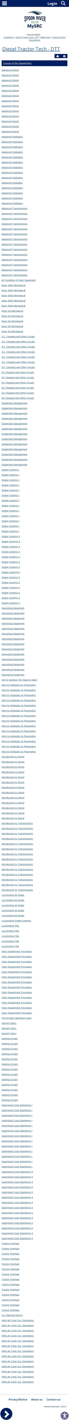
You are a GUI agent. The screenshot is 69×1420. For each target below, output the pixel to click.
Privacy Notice (18, 1399)
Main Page (45, 37)
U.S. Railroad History (12, 1315)
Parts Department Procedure (17, 951)
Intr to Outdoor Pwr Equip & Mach (19, 679)
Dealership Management (14, 403)
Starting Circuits (10, 1038)
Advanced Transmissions (14, 208)
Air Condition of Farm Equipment (19, 280)
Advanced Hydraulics (12, 136)
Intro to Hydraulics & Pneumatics (19, 684)
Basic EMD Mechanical (13, 285)
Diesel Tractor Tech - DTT (27, 37)
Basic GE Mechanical (12, 310)
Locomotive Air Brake (13, 895)
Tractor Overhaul (10, 1243)
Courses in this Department (17, 63)
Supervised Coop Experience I (17, 1105)
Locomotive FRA (10, 925)
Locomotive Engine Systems (16, 920)
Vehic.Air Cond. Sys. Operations (18, 1320)
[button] (64, 56)
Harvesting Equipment (13, 608)
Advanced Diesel (10, 70)
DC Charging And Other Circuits (18, 372)
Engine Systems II (11, 536)
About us (37, 1399)
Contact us (53, 1399)
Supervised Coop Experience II (17, 1171)
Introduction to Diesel (13, 756)
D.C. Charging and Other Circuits (18, 336)
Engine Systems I (10, 469)
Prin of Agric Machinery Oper (16, 1018)
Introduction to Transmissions (17, 823)
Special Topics (9, 1023)
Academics (9, 37)
